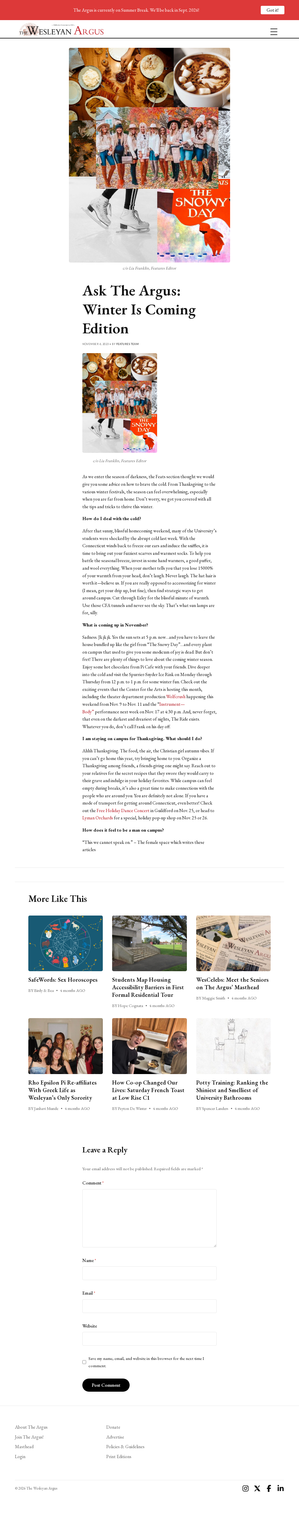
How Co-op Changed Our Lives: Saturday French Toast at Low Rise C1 (148, 1090)
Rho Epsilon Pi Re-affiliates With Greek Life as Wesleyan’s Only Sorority (62, 1090)
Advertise (115, 1437)
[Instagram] (245, 1488)
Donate (113, 1427)
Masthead (24, 1447)
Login (20, 1456)
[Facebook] (268, 1488)
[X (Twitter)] (257, 1488)
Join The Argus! (29, 1437)
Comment (93, 1183)
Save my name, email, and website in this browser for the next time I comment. (146, 1362)
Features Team (127, 344)
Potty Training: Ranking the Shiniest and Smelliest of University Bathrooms (232, 1090)
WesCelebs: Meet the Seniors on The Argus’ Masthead (232, 983)
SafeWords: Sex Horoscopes (63, 979)
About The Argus (31, 1427)
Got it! (273, 10)
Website (89, 1326)
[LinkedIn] (280, 1488)
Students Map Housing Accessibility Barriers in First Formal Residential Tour (148, 987)
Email (88, 1293)
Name (89, 1260)
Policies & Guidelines (125, 1447)
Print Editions (118, 1456)
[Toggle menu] (271, 29)
